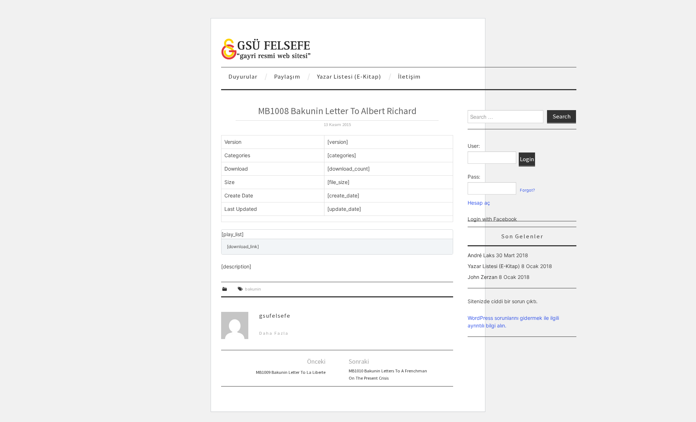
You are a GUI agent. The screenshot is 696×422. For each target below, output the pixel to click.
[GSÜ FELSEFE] (266, 48)
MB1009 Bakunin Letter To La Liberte (291, 372)
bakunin (253, 289)
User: (474, 146)
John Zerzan (482, 277)
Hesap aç (479, 203)
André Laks (481, 255)
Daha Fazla (274, 333)
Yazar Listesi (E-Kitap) (349, 76)
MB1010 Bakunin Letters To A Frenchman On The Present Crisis (388, 374)
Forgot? (527, 190)
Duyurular (242, 76)
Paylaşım (287, 76)
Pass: (474, 177)
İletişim (409, 76)
